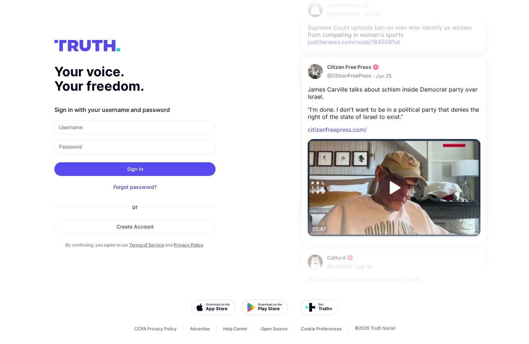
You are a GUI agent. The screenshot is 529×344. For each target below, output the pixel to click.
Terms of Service (146, 245)
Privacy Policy (188, 245)
